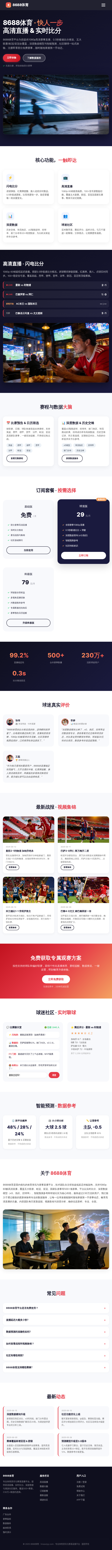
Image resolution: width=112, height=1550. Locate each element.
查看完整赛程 (17, 458)
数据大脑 (44, 1486)
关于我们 (81, 1495)
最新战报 (44, 1495)
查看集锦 (12, 867)
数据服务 (7, 1523)
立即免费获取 (56, 979)
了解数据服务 (34, 57)
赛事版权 (7, 1519)
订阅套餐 (44, 1491)
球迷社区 (44, 1499)
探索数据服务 (72, 458)
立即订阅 (83, 555)
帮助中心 (81, 1491)
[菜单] (103, 5)
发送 (54, 1075)
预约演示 (7, 1532)
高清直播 (44, 1482)
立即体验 (11, 57)
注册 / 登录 (82, 1482)
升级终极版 (28, 622)
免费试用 (81, 1486)
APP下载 (81, 1499)
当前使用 (28, 550)
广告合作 (7, 1514)
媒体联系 (7, 1527)
